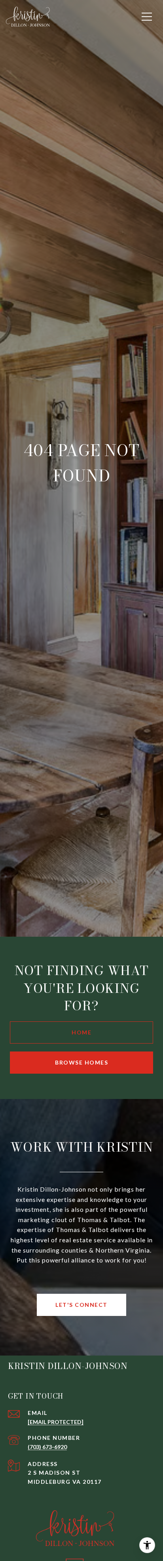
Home (81, 1032)
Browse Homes (81, 1062)
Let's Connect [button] (81, 1304)
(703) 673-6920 (47, 1446)
